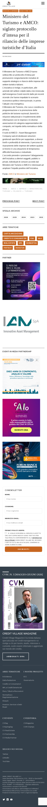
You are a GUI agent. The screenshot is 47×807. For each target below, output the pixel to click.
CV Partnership (9, 734)
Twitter (5, 754)
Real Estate (9, 243)
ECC (25, 676)
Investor (20, 248)
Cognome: (9, 506)
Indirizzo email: (12, 518)
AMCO (12, 174)
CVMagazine (29, 723)
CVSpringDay (8, 726)
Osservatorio (29, 680)
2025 (15, 217)
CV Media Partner (10, 737)
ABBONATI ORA (16, 656)
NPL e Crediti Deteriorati (12, 687)
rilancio (17, 191)
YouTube (6, 761)
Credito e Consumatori (12, 684)
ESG (32, 238)
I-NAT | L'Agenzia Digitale (29, 793)
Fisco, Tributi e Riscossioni (13, 691)
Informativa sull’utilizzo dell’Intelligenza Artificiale (20, 789)
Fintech (8, 248)
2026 (6, 217)
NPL (20, 243)
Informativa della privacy (11, 791)
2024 (24, 217)
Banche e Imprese (10, 11)
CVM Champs (29, 726)
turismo (28, 191)
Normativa (31, 243)
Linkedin (6, 757)
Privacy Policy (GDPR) (14, 530)
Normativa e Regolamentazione (10, 696)
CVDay (5, 723)
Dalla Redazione (9, 680)
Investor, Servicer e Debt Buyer (12, 705)
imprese (23, 189)
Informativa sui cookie (29, 791)
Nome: (7, 494)
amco (13, 189)
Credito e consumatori (15, 238)
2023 (32, 217)
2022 (41, 217)
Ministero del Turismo (26, 174)
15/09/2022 (7, 56)
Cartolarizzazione (13, 234)
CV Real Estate (9, 730)
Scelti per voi (26, 11)
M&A (40, 238)
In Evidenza (7, 676)
